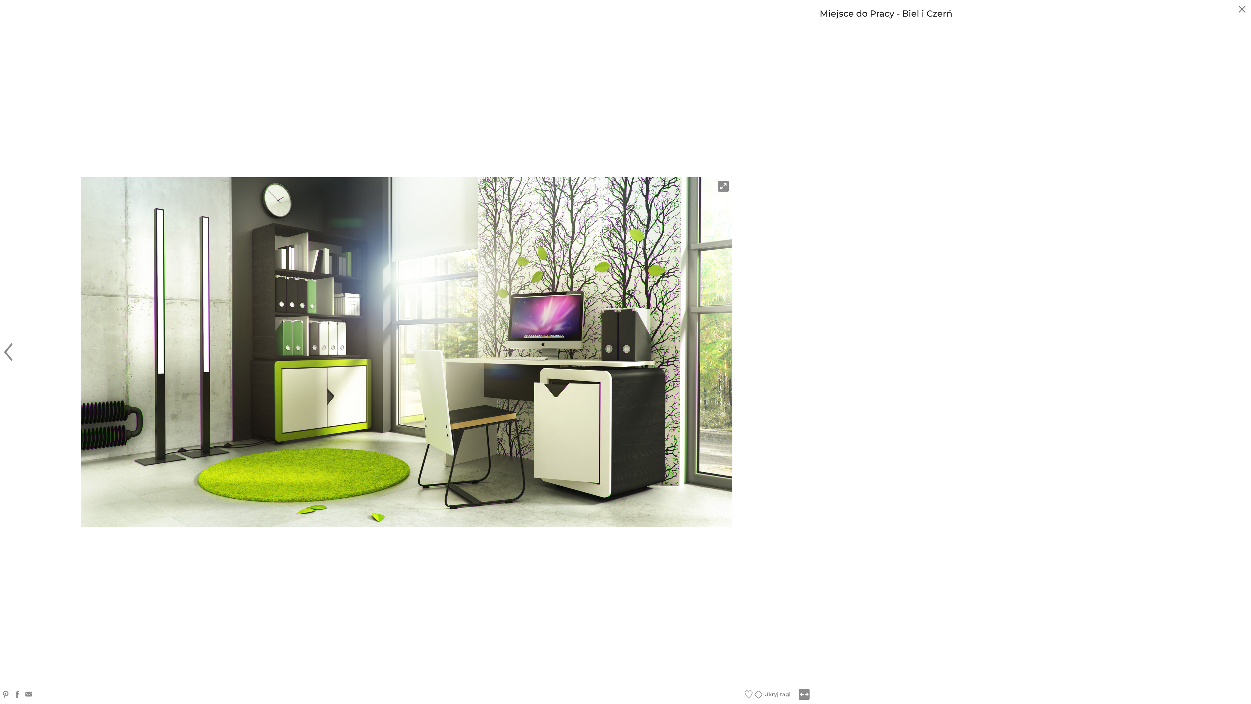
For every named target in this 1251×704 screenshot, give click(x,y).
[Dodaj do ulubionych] (749, 694)
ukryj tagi (777, 694)
